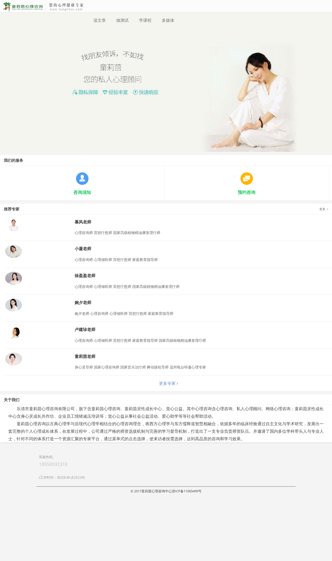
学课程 (145, 20)
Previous (5, 114)
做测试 (122, 20)
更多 (323, 274)
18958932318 (53, 529)
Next (327, 114)
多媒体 (168, 20)
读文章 (99, 20)
